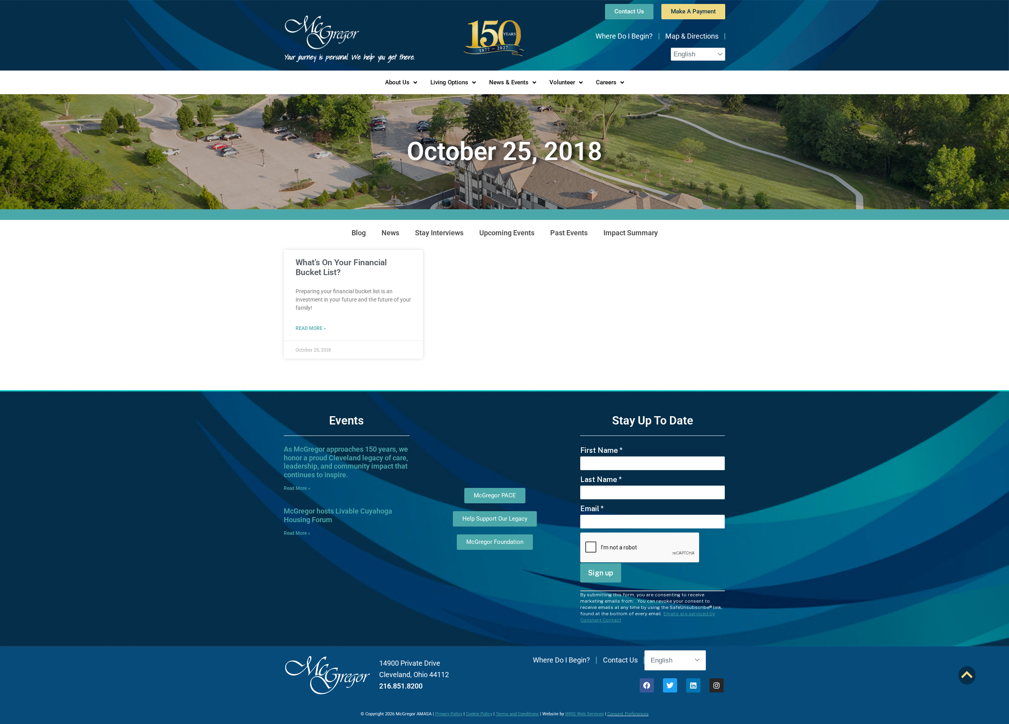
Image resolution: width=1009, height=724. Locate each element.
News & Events (509, 82)
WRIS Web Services (584, 714)
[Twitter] (670, 685)
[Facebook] (647, 685)
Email (592, 508)
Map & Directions (692, 36)
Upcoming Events (506, 233)
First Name (601, 450)
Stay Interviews (439, 233)
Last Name (601, 479)
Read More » (311, 328)
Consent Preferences (628, 714)
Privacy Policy (448, 714)
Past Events (569, 233)
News (390, 233)
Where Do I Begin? (624, 36)
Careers (606, 82)
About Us (397, 82)
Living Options (449, 82)
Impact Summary (630, 233)
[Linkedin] (693, 685)
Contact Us (620, 660)
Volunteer (562, 82)
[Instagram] (716, 685)
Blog (359, 233)
